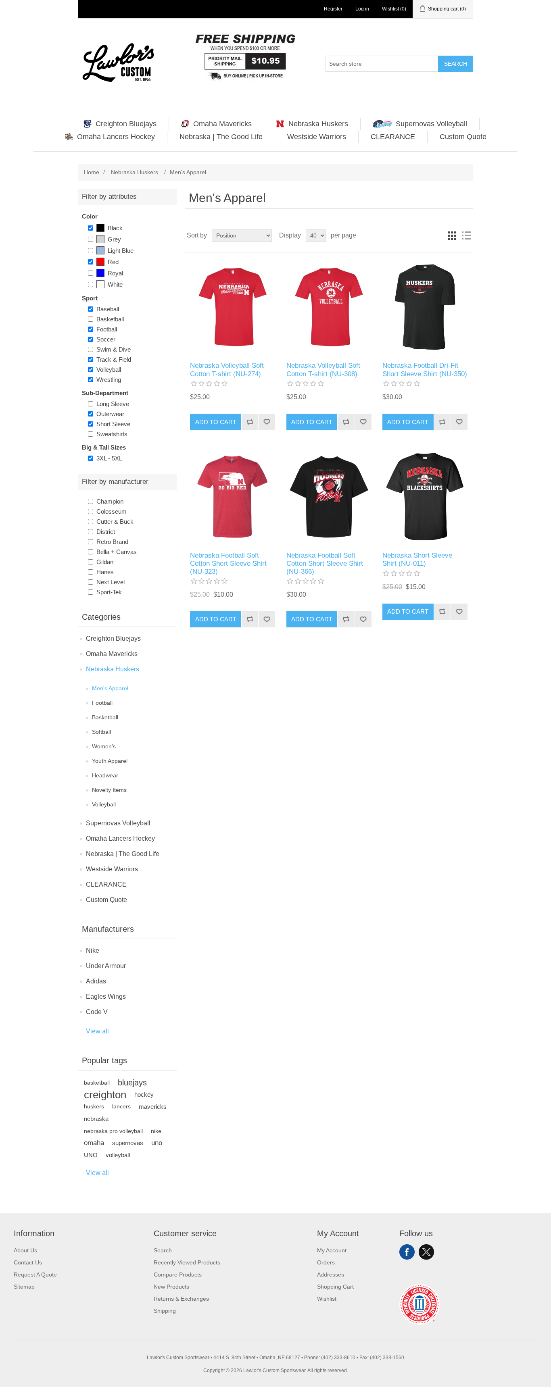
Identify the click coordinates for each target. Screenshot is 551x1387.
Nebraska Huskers (112, 669)
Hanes (105, 572)
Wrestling (108, 379)
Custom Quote (106, 899)
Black (115, 228)
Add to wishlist (266, 422)
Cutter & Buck (115, 521)
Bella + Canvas (116, 551)
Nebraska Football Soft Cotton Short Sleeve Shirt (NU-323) (228, 564)
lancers (121, 1107)
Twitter (426, 1252)
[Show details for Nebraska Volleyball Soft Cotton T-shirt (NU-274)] (232, 307)
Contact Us (28, 1262)
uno (156, 1143)
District (105, 531)
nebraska (96, 1118)
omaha (94, 1143)
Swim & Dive (113, 349)
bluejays (132, 1082)
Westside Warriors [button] (316, 137)
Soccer (105, 339)
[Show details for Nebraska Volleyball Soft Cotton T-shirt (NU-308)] (329, 307)
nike (156, 1131)
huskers (94, 1107)
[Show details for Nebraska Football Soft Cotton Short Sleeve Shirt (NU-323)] (232, 496)
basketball (97, 1082)
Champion (109, 501)
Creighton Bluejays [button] (126, 124)
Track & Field (113, 359)
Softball (101, 732)
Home (91, 172)
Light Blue (121, 250)
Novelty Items (109, 790)
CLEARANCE (106, 884)
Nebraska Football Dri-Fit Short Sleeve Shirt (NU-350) (424, 369)
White (115, 284)
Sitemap (24, 1286)
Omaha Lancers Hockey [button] (116, 137)
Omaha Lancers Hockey (120, 838)
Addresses (330, 1274)
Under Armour (106, 965)
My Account (331, 1250)
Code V (97, 1011)
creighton (105, 1094)
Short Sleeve (113, 424)
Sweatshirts (111, 434)
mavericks (153, 1106)
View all (97, 1031)
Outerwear (110, 413)
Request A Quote (35, 1274)
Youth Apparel (109, 761)
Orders (326, 1262)
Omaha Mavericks (112, 653)
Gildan (104, 561)
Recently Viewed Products (187, 1262)
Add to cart (215, 422)
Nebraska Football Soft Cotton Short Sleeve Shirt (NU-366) (324, 564)
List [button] (466, 235)
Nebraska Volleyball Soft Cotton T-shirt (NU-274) (227, 369)
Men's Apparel (110, 688)
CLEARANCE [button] (393, 137)
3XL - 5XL (109, 458)
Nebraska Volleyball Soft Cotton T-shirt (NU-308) (323, 369)
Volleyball (108, 369)
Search (455, 63)
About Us (25, 1250)
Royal (115, 273)
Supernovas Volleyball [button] (431, 124)
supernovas (127, 1142)
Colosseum (111, 511)
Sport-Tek (109, 592)
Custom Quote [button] (463, 137)
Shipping (165, 1311)
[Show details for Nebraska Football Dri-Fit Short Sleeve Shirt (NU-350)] (425, 307)
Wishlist (326, 1298)
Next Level (110, 582)
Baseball (107, 309)
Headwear (105, 775)
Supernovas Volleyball (118, 823)
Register (333, 9)
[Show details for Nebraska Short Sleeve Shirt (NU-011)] (425, 496)
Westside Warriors (112, 869)
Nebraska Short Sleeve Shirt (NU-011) (417, 559)
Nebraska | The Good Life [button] (221, 137)
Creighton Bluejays (113, 638)
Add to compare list (249, 422)
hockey (144, 1094)
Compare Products (178, 1274)
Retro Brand (112, 541)
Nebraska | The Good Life (122, 853)
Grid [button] (452, 235)
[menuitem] (120, 124)
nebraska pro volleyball (113, 1131)
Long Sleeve (112, 403)
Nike (92, 950)
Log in (362, 9)
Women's (104, 746)
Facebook (407, 1252)
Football (106, 329)
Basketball (110, 319)
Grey (114, 239)
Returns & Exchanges (181, 1298)
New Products (171, 1286)
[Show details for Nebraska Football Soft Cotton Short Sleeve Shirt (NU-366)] (329, 496)
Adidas (96, 981)
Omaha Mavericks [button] (222, 124)
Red (113, 261)
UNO (91, 1155)
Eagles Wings (106, 996)
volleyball (118, 1155)
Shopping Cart (335, 1286)
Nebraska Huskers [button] (318, 124)
